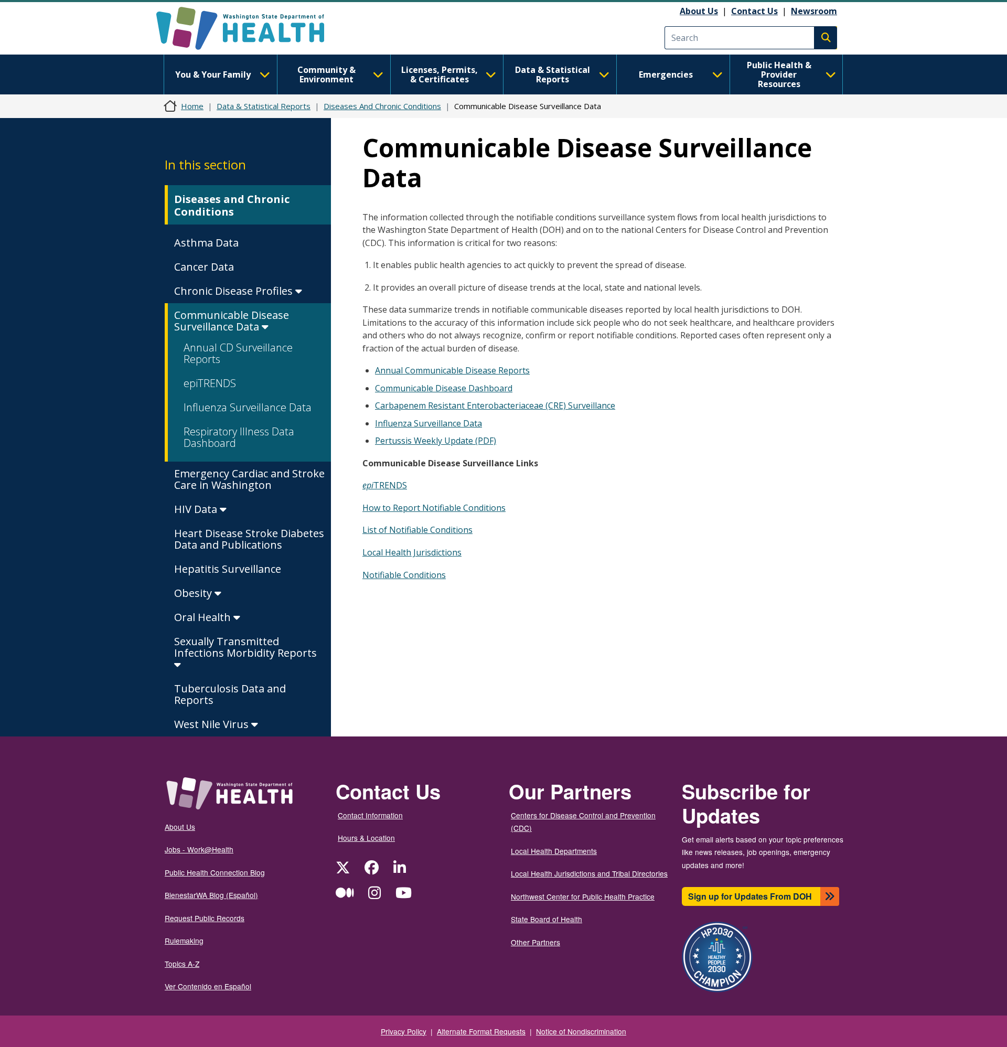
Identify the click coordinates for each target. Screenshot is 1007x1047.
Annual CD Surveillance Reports (238, 353)
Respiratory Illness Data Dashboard (239, 437)
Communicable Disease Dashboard (443, 388)
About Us (699, 11)
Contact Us (754, 11)
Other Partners (535, 942)
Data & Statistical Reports (552, 74)
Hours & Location (366, 837)
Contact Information (370, 815)
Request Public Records (204, 918)
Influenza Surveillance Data (248, 407)
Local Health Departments (554, 851)
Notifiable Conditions (404, 575)
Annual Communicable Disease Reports (452, 370)
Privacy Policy (403, 1031)
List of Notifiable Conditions (417, 530)
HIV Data (197, 509)
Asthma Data (206, 243)
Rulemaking (184, 940)
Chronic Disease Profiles (234, 291)
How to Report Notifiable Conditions (434, 508)
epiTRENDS (210, 383)
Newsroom (814, 11)
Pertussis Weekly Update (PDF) (435, 440)
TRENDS (384, 485)
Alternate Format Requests (481, 1031)
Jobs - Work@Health (199, 849)
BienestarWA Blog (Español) (211, 895)
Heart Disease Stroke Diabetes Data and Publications (249, 539)
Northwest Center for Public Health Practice (583, 896)
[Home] (249, 28)
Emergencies (666, 74)
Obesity (194, 593)
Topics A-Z (182, 963)
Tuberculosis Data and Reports (230, 694)
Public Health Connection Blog (215, 872)
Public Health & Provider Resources (779, 74)
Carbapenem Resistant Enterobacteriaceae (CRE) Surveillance (495, 405)
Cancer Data (204, 267)
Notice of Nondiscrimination (581, 1031)
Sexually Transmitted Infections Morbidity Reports (245, 647)
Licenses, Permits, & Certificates (439, 74)
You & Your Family (213, 74)
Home (192, 106)
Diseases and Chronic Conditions (232, 205)
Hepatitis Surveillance (227, 569)
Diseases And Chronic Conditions (382, 106)
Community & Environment (326, 74)
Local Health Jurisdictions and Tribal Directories (589, 873)
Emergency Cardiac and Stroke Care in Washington (249, 479)
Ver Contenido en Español (208, 986)
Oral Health (203, 617)
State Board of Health (546, 919)
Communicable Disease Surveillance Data (231, 321)
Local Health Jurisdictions (412, 552)
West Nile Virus (212, 724)
